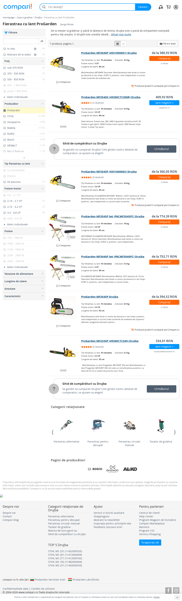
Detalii (63, 126)
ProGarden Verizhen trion (50, 579)
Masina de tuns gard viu (62, 530)
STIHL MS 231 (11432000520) (65, 551)
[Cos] (168, 7)
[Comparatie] (160, 7)
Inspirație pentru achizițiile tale (112, 523)
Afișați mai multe (121, 34)
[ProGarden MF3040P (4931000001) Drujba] (65, 64)
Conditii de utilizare (43, 588)
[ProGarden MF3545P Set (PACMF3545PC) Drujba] (65, 227)
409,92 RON (164, 97)
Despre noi (9, 512)
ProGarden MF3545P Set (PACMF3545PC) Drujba (112, 216)
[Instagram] (176, 590)
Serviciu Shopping (150, 534)
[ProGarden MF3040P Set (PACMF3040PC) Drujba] (65, 267)
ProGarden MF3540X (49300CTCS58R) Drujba (110, 97)
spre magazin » (164, 102)
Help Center (146, 516)
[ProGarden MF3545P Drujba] (65, 308)
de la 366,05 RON (164, 172)
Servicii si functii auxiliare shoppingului (109, 514)
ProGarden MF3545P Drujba (99, 297)
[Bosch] (95, 469)
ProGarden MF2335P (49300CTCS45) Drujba (109, 341)
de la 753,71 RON (164, 256)
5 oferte (164, 63)
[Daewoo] (112, 469)
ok (42, 41)
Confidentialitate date (15, 588)
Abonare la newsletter (107, 520)
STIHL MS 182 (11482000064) (65, 562)
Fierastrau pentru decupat (97, 443)
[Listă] (117, 43)
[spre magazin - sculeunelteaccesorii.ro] (65, 352)
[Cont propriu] (176, 7)
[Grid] (123, 43)
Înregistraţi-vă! (150, 542)
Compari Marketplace (152, 523)
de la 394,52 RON (164, 297)
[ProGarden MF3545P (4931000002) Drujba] (65, 183)
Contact (7, 516)
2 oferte (164, 307)
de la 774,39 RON (164, 216)
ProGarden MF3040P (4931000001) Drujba (109, 53)
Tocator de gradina (161, 441)
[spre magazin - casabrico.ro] (65, 108)
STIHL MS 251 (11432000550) (65, 565)
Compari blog (11, 520)
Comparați (164, 58)
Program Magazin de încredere (157, 520)
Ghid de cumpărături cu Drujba (85, 143)
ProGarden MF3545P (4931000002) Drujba (109, 171)
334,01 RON (164, 341)
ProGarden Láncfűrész (86, 579)
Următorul (161, 149)
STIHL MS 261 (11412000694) (65, 554)
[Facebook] (168, 590)
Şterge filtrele (67, 24)
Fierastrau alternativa (66, 441)
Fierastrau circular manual (129, 443)
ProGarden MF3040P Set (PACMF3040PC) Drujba (112, 256)
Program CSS (146, 530)
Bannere (144, 527)
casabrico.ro (164, 107)
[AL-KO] (130, 469)
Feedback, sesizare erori (108, 527)
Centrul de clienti (149, 512)
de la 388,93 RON (164, 53)
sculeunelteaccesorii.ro (164, 351)
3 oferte (164, 182)
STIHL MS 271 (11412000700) (65, 558)
